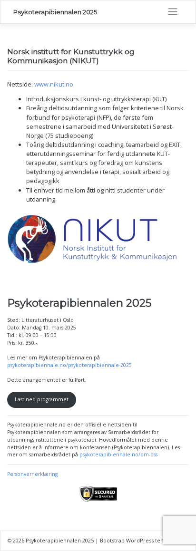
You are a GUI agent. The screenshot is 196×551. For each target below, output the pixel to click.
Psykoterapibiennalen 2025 (55, 12)
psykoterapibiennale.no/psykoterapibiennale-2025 (69, 365)
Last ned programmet (42, 399)
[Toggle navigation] (173, 12)
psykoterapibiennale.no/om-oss (118, 454)
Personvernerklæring (32, 474)
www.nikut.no (53, 84)
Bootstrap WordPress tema (134, 540)
